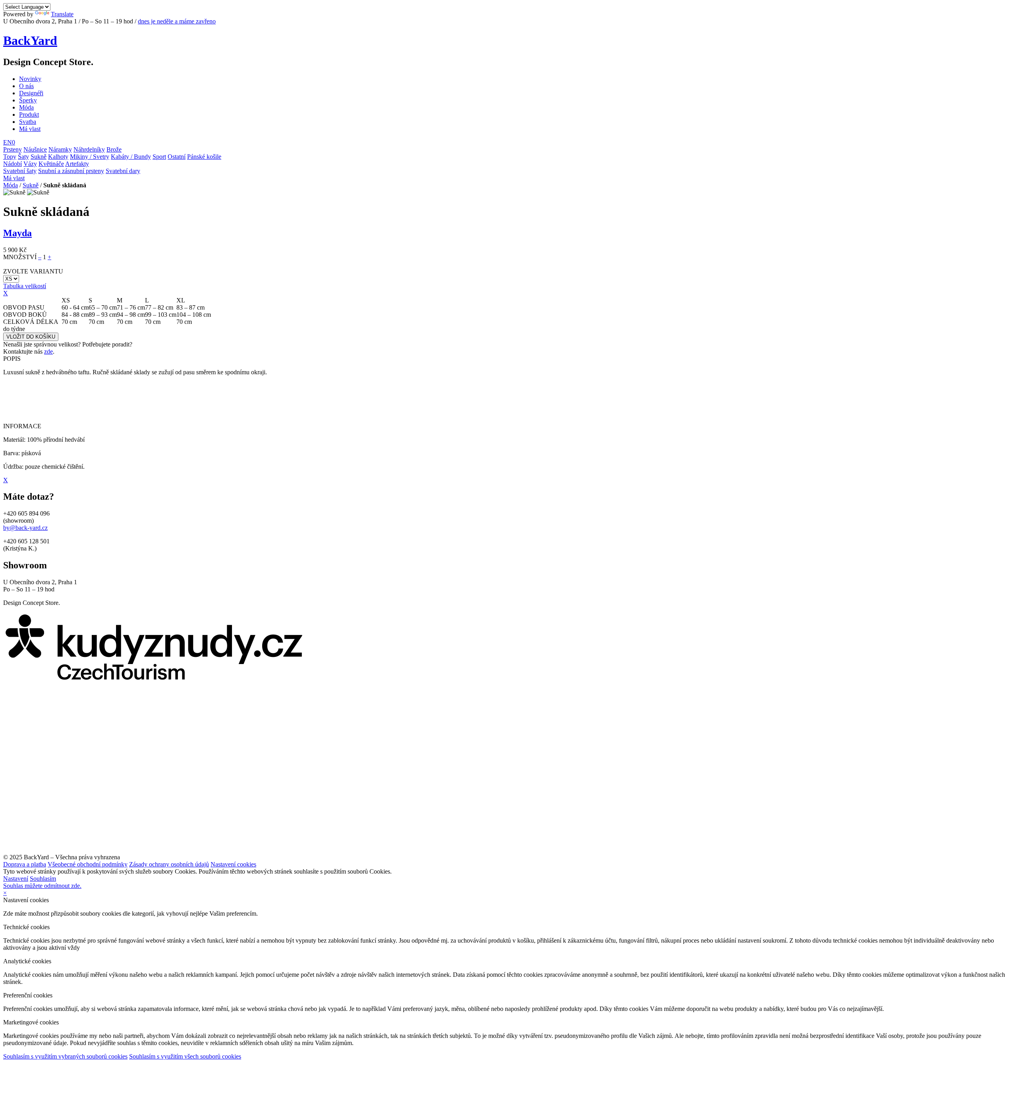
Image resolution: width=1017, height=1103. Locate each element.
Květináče (51, 163)
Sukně (38, 156)
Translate (62, 14)
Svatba (27, 121)
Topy (9, 156)
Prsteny (12, 149)
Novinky (30, 78)
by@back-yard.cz (25, 527)
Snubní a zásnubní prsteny (71, 170)
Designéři (31, 93)
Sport (159, 156)
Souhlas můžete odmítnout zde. (42, 885)
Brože (114, 149)
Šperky (28, 100)
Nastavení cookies (233, 864)
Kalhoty (58, 156)
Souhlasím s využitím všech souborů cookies (185, 1056)
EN (7, 142)
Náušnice (35, 149)
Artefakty (77, 163)
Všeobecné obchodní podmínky (88, 864)
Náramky (60, 149)
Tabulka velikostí (24, 286)
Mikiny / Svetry (89, 156)
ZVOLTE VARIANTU (33, 271)
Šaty (23, 156)
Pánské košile (204, 156)
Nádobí (12, 163)
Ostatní (177, 156)
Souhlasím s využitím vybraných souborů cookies (65, 1056)
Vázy (30, 163)
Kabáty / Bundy (131, 156)
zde (48, 351)
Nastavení (15, 878)
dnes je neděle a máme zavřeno (177, 21)
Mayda (17, 233)
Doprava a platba (24, 864)
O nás (26, 86)
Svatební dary (123, 170)
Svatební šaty (20, 170)
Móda (26, 107)
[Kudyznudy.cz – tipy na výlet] (153, 679)
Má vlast (30, 128)
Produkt (29, 114)
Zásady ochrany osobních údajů (169, 864)
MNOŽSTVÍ (20, 257)
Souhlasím (43, 878)
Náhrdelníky (89, 149)
